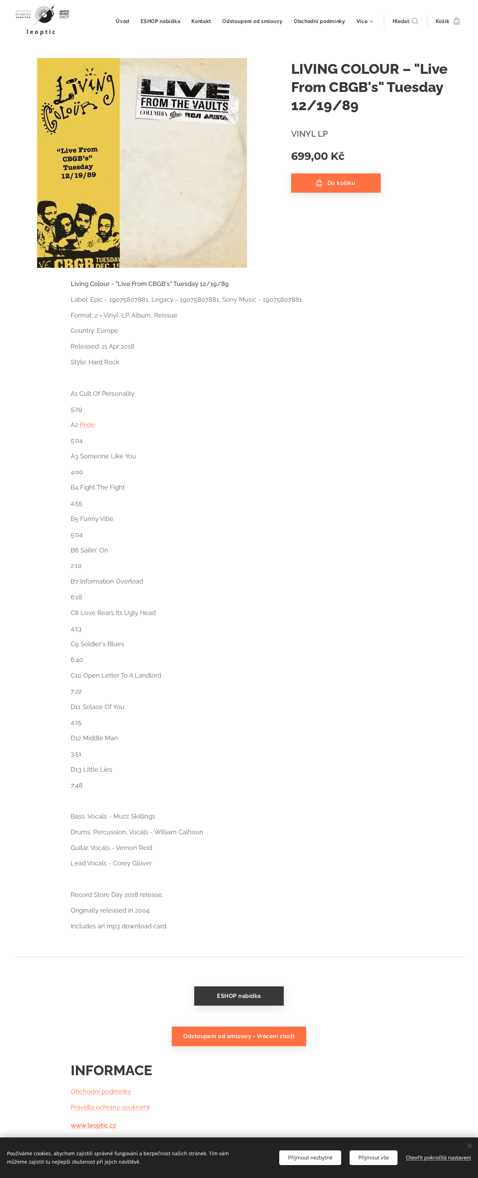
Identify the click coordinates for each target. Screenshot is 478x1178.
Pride (87, 424)
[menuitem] (124, 21)
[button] (405, 21)
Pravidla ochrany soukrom (109, 1107)
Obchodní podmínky (101, 1091)
